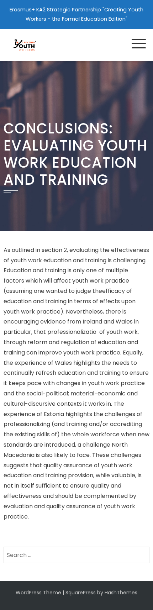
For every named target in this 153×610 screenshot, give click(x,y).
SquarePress (80, 592)
